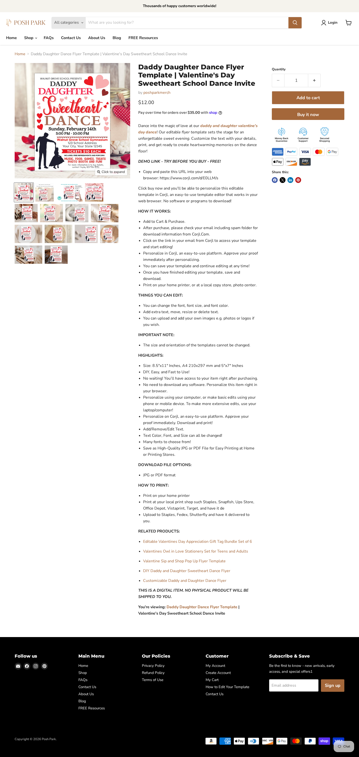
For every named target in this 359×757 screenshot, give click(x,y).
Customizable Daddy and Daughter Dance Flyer (184, 580)
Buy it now (308, 114)
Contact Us (71, 38)
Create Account (218, 672)
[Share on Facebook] (275, 180)
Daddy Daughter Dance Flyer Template (202, 607)
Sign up (332, 685)
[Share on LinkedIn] (290, 180)
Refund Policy (153, 672)
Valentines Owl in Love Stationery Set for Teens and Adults (195, 551)
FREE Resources (143, 38)
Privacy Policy (153, 665)
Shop (29, 38)
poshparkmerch (156, 92)
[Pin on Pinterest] (298, 180)
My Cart (212, 679)
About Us (96, 38)
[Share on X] (282, 180)
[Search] (295, 22)
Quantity (278, 69)
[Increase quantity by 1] (314, 80)
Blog (117, 38)
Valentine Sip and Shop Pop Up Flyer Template (184, 561)
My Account (215, 665)
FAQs (49, 38)
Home (11, 38)
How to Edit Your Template (227, 686)
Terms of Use (152, 679)
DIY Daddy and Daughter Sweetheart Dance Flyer (186, 571)
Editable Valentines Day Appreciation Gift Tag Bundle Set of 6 (197, 541)
